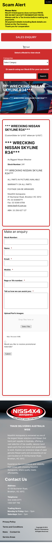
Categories (8, 58)
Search (43, 76)
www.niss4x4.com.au (17, 205)
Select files (26, 327)
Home (5, 98)
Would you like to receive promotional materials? (19, 345)
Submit (8, 354)
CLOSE (48, 2)
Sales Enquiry (26, 37)
